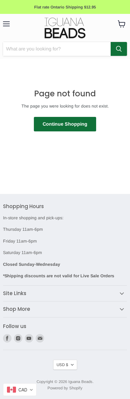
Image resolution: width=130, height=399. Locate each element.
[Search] (119, 49)
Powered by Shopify (65, 388)
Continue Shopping (65, 124)
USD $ (62, 364)
